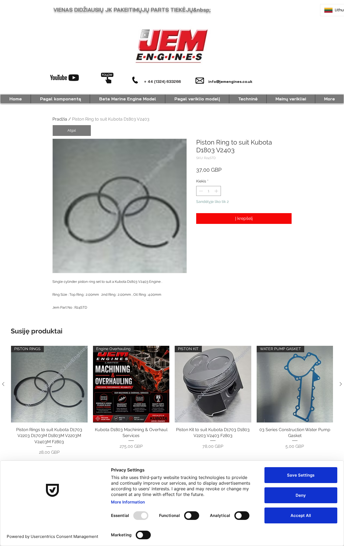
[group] (172, 401)
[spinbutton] (208, 191)
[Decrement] (200, 191)
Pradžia (59, 119)
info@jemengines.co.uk (230, 81)
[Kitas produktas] (341, 384)
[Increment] (216, 191)
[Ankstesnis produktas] (3, 384)
